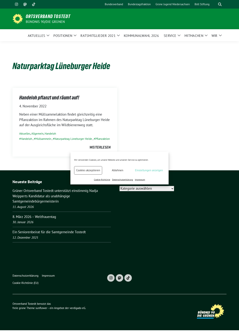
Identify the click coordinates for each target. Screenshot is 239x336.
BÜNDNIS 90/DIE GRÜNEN (45, 22)
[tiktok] (33, 4)
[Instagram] (16, 4)
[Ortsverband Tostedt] (18, 18)
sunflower (41, 308)
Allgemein (37, 133)
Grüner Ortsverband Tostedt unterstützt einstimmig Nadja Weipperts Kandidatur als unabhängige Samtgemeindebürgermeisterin (55, 195)
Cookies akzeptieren (88, 170)
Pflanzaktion (102, 139)
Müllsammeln (43, 139)
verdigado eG (77, 308)
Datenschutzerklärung (122, 179)
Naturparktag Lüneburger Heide (73, 139)
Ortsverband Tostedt (48, 16)
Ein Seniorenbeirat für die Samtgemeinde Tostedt (49, 232)
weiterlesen (100, 147)
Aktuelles (24, 133)
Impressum (140, 179)
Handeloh (50, 133)
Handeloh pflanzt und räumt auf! (49, 98)
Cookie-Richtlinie (102, 179)
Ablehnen (117, 170)
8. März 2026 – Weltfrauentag (34, 216)
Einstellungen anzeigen (149, 170)
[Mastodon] (25, 4)
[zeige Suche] (220, 4)
